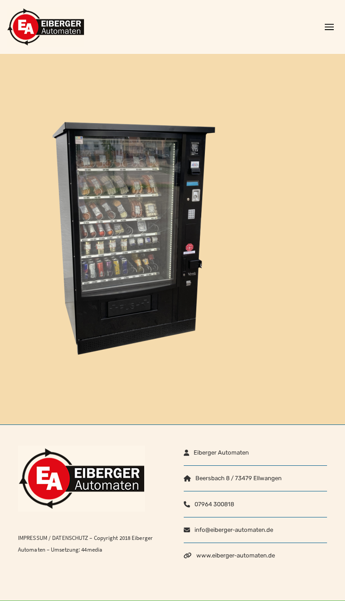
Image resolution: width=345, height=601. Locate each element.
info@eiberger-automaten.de (234, 529)
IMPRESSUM (32, 538)
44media (91, 549)
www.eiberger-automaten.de (235, 555)
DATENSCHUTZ (70, 538)
